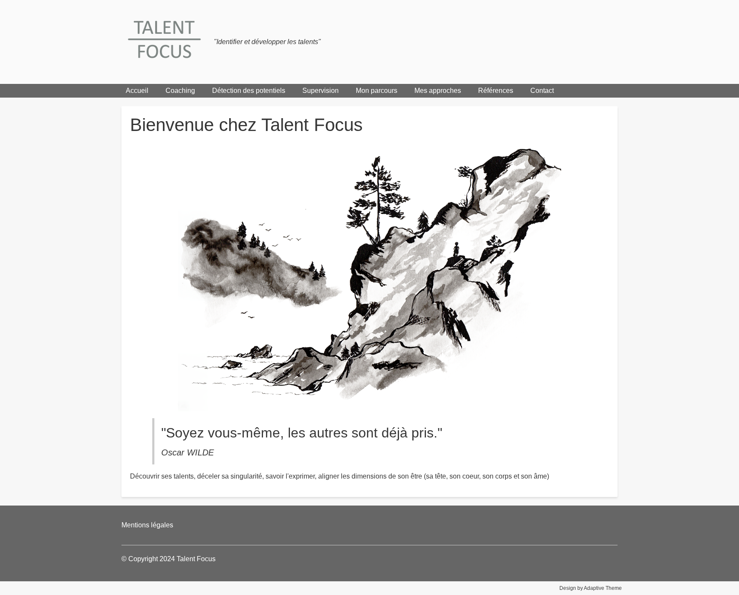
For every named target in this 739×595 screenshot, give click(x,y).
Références (495, 90)
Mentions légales (147, 525)
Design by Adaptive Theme (590, 588)
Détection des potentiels (248, 90)
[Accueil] (167, 42)
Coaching (180, 90)
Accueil (137, 90)
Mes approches (437, 90)
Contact (542, 90)
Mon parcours (376, 90)
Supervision (320, 90)
